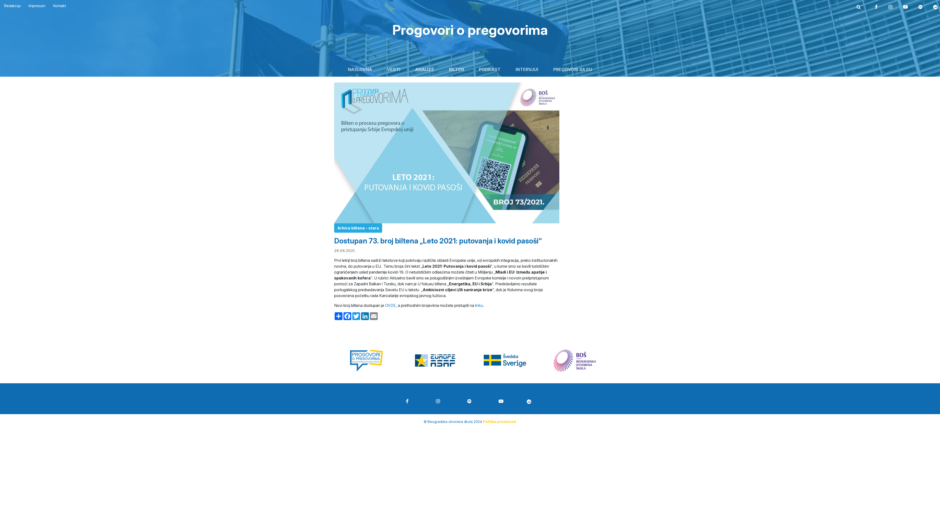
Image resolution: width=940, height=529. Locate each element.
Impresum (36, 5)
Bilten (456, 69)
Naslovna (360, 69)
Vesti (393, 69)
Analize (424, 69)
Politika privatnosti (499, 422)
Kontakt (59, 5)
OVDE (390, 305)
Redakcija (12, 5)
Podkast (490, 69)
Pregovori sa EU (572, 69)
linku (479, 305)
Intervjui (527, 69)
